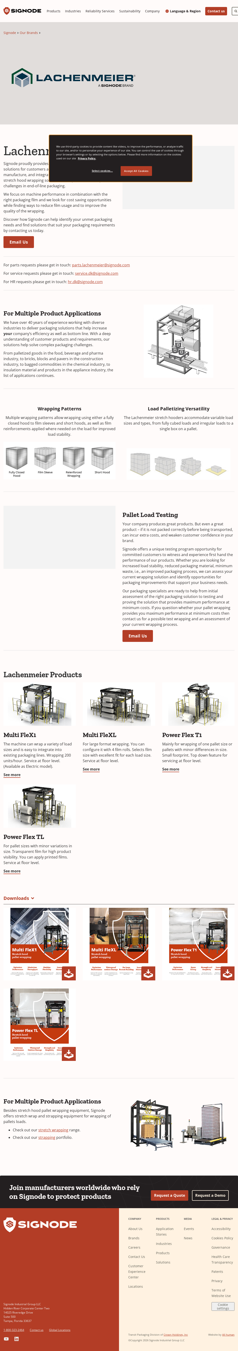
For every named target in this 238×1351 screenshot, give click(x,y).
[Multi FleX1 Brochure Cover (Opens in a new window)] (39, 944)
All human (228, 1334)
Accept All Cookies (136, 171)
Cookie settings (223, 1306)
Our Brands (29, 32)
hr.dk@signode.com (85, 281)
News (188, 1238)
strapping (46, 1137)
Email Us (19, 242)
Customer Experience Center (136, 1271)
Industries (73, 11)
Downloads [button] (16, 898)
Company (152, 11)
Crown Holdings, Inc (176, 1334)
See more (11, 774)
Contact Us (136, 1256)
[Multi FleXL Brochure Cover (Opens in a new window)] (119, 944)
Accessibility (221, 1229)
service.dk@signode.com (96, 273)
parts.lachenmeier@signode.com (101, 265)
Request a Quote (169, 1195)
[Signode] (22, 11)
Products (53, 11)
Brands (133, 1238)
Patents (217, 1271)
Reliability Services (100, 11)
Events (189, 1229)
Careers (134, 1247)
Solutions (163, 1262)
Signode (9, 32)
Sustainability (129, 11)
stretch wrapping (53, 1130)
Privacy (217, 1281)
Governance (221, 1247)
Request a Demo (210, 1195)
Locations (135, 1286)
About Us (135, 1229)
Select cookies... (102, 170)
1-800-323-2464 (13, 1330)
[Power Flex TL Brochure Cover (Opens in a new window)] (39, 1025)
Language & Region (185, 11)
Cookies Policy (222, 1238)
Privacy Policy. (87, 158)
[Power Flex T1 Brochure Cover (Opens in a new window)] (198, 944)
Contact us (216, 11)
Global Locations (59, 1330)
